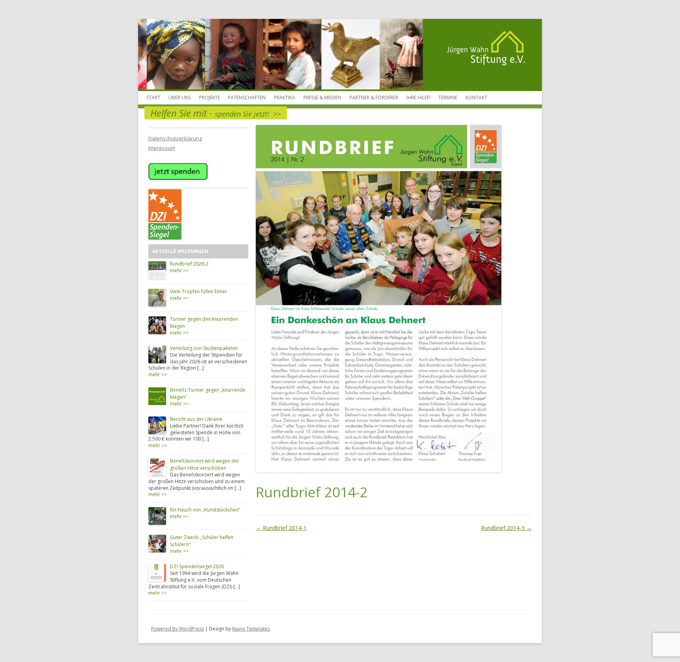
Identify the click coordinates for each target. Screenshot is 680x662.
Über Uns (179, 97)
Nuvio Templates (251, 628)
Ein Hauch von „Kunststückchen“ (205, 509)
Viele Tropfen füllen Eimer (198, 291)
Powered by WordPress (177, 628)
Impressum (161, 147)
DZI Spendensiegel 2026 (197, 566)
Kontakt (476, 97)
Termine (447, 97)
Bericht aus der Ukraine (196, 419)
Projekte (209, 97)
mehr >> (179, 270)
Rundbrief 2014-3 (506, 528)
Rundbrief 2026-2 (189, 263)
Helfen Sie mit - (215, 112)
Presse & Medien (322, 97)
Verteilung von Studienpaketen (204, 348)
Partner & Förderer (373, 97)
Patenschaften (247, 97)
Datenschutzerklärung (175, 138)
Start (153, 97)
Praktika (284, 97)
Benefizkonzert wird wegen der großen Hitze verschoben (204, 464)
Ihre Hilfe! (419, 97)
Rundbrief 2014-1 (281, 528)
